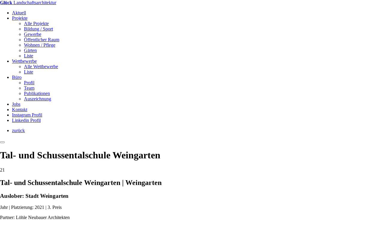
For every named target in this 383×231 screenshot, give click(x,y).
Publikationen (37, 93)
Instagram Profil (27, 114)
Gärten (30, 50)
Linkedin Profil (26, 120)
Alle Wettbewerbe (41, 66)
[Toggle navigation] (2, 142)
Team (29, 88)
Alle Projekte (36, 23)
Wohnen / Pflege (39, 45)
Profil (29, 82)
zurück (18, 130)
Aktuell (19, 12)
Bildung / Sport (38, 28)
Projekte (20, 18)
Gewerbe (32, 34)
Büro (17, 77)
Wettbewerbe (24, 61)
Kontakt (19, 109)
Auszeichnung (37, 98)
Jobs (16, 104)
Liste (28, 55)
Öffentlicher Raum (41, 39)
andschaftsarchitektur (28, 2)
